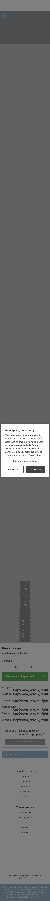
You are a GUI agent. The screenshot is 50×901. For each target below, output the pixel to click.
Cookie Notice (36, 455)
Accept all (36, 469)
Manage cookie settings (25, 461)
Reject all (14, 469)
